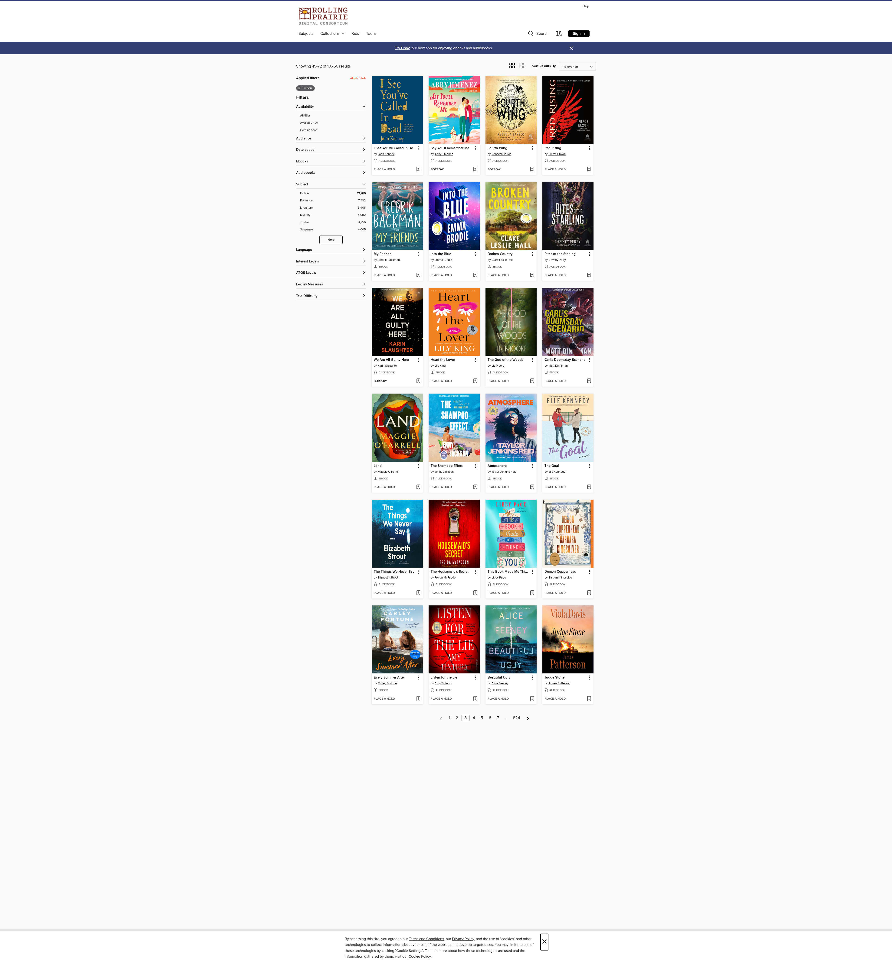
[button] (538, 34)
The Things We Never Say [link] (394, 572)
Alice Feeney (500, 683)
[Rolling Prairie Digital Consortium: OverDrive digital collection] (323, 16)
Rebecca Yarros (501, 154)
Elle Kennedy (556, 472)
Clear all (358, 78)
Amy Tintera (442, 683)
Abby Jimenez (444, 154)
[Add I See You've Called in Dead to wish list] (418, 170)
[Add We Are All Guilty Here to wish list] (418, 381)
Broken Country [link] (500, 254)
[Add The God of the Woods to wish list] (532, 381)
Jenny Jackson (444, 472)
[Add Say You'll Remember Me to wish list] (475, 170)
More (331, 240)
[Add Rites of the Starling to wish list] (589, 275)
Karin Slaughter (388, 366)
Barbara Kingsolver (560, 577)
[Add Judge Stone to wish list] (589, 699)
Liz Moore (498, 366)
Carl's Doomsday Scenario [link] (565, 360)
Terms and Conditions (426, 939)
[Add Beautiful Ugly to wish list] (532, 699)
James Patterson (559, 683)
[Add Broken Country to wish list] (532, 275)
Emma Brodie (443, 260)
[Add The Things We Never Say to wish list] (418, 593)
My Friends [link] (382, 254)
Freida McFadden (446, 577)
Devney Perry (557, 260)
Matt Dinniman (558, 366)
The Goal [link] (551, 466)
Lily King (440, 366)
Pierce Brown (557, 154)
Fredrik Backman (389, 260)
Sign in (579, 33)
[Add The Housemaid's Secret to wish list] (475, 593)
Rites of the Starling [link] (560, 254)
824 (516, 718)
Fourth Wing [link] (497, 148)
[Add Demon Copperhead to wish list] (589, 593)
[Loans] (559, 34)
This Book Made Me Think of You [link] (509, 572)
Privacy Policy (463, 939)
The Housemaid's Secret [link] (450, 572)
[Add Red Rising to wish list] (589, 170)
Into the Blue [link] (441, 254)
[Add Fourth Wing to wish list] (532, 170)
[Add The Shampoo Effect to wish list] (475, 487)
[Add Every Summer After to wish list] (418, 699)
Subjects (305, 33)
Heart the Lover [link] (443, 360)
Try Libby (402, 48)
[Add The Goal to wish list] (589, 487)
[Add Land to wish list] (418, 487)
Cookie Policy (420, 956)
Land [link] (378, 466)
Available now (309, 123)
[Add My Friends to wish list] (418, 275)
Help (586, 6)
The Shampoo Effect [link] (447, 466)
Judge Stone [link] (554, 678)
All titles (305, 116)
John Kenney (386, 154)
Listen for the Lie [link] (444, 678)
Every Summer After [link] (389, 678)
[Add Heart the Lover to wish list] (475, 381)
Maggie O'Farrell (388, 472)
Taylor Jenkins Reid (504, 472)
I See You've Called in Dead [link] (395, 148)
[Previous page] (441, 718)
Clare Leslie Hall (502, 260)
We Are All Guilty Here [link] (391, 360)
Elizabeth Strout (388, 577)
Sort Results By (544, 66)
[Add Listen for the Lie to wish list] (475, 699)
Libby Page (499, 577)
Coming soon (308, 130)
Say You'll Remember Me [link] (450, 148)
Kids (355, 33)
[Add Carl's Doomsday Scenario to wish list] (589, 381)
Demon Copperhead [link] (560, 572)
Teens (371, 33)
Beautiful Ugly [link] (499, 678)
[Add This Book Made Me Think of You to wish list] (532, 593)
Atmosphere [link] (497, 466)
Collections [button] (330, 33)
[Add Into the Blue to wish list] (475, 275)
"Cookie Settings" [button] (409, 950)
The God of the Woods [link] (505, 360)
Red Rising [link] (552, 148)
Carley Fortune (387, 683)
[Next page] (527, 718)
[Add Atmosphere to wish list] (532, 487)
